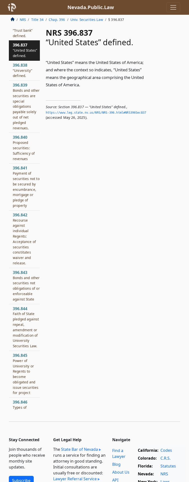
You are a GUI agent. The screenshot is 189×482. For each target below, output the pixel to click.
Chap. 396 (57, 19)
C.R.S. (165, 458)
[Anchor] (83, 84)
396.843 (26, 285)
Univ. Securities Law (86, 19)
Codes (166, 450)
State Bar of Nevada (79, 449)
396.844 (26, 327)
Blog (116, 464)
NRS (23, 19)
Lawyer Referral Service (75, 479)
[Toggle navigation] (173, 7)
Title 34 (37, 19)
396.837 (25, 50)
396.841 (26, 186)
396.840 (24, 148)
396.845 (26, 374)
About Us (120, 472)
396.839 (26, 106)
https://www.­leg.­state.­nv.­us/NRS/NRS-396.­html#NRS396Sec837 (96, 112)
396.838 (22, 70)
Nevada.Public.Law (90, 7)
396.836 (22, 30)
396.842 (24, 238)
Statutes (168, 466)
